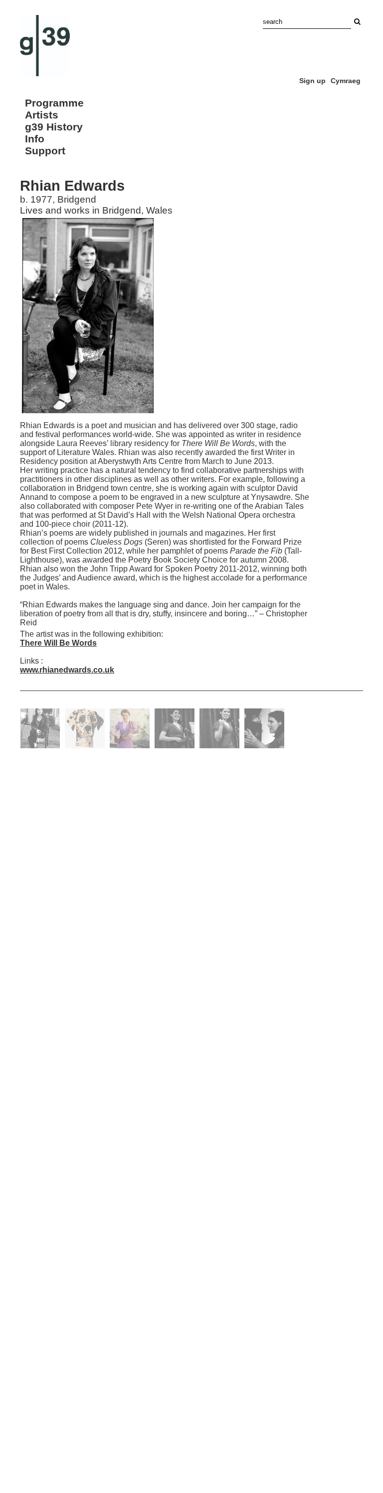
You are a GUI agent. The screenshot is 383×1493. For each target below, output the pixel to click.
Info (34, 138)
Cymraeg (346, 81)
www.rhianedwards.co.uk (67, 670)
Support (45, 150)
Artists (41, 114)
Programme (54, 103)
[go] (357, 21)
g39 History (54, 126)
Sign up (312, 81)
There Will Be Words (58, 643)
